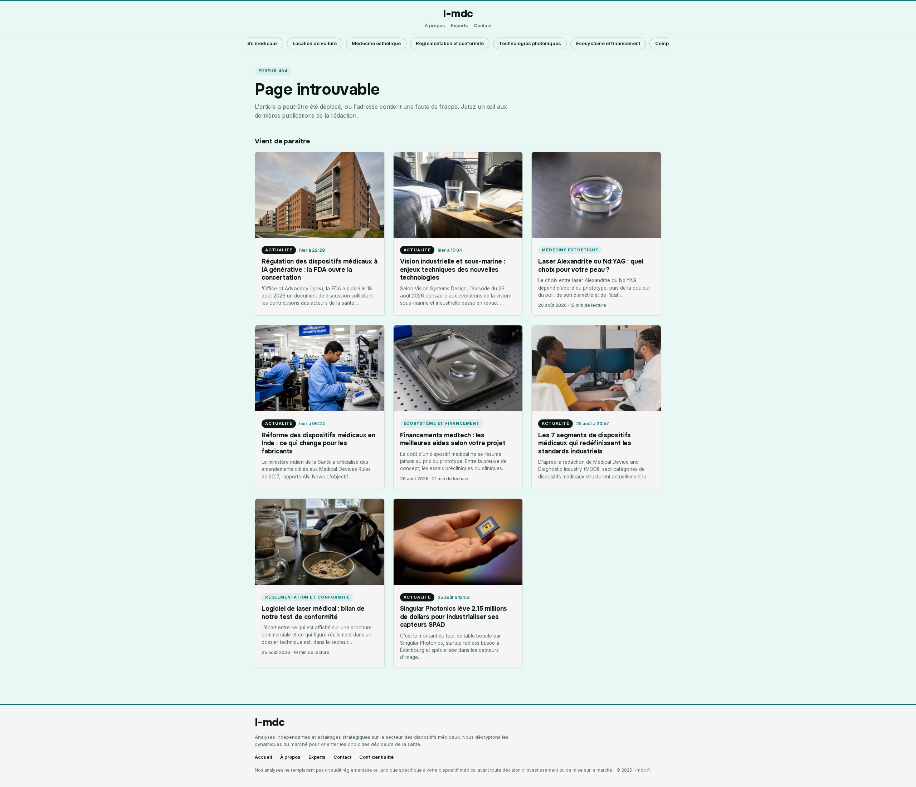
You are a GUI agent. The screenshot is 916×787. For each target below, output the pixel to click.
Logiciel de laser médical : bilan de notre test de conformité (313, 612)
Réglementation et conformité (450, 43)
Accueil (263, 757)
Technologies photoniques (530, 43)
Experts (459, 25)
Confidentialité (376, 757)
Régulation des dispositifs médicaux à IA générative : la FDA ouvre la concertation (319, 269)
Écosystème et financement (608, 43)
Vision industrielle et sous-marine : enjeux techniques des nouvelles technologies (452, 269)
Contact (483, 25)
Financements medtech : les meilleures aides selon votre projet (453, 439)
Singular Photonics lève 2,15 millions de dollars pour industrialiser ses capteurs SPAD (453, 617)
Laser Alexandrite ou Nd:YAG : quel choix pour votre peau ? (590, 265)
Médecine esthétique (376, 43)
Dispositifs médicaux (253, 43)
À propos (435, 25)
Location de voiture (315, 43)
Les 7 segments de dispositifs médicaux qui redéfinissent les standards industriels (584, 443)
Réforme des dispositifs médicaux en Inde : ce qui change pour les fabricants (318, 443)
